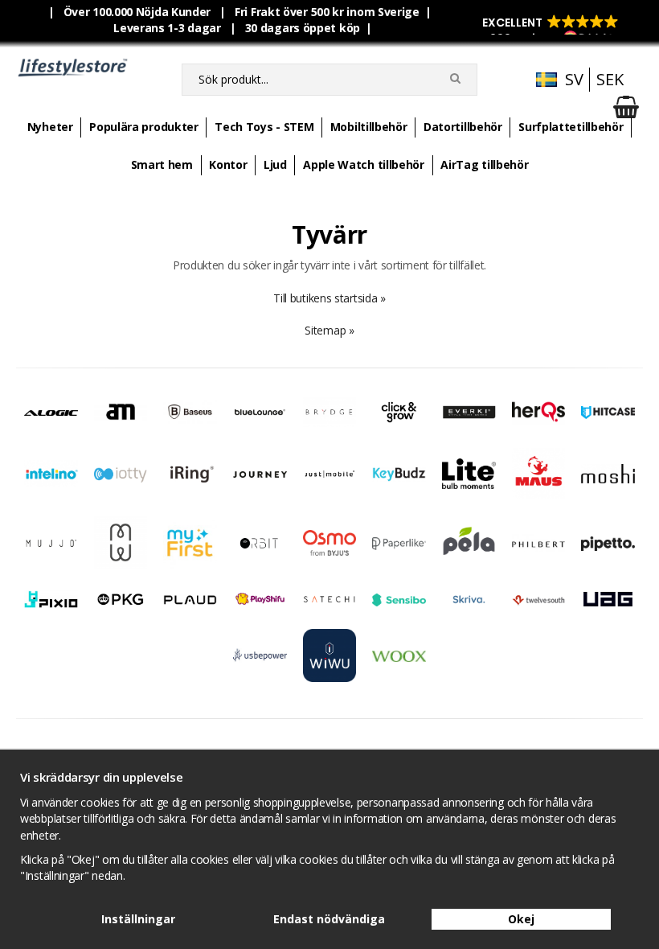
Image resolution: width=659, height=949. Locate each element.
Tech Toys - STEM (264, 126)
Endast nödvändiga (329, 918)
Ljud (275, 164)
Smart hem (162, 164)
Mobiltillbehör (368, 126)
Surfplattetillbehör (570, 126)
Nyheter (50, 126)
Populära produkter (144, 126)
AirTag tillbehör (484, 164)
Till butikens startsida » (329, 298)
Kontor (228, 164)
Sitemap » (329, 330)
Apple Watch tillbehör (363, 164)
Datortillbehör (463, 126)
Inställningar (138, 918)
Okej (521, 918)
